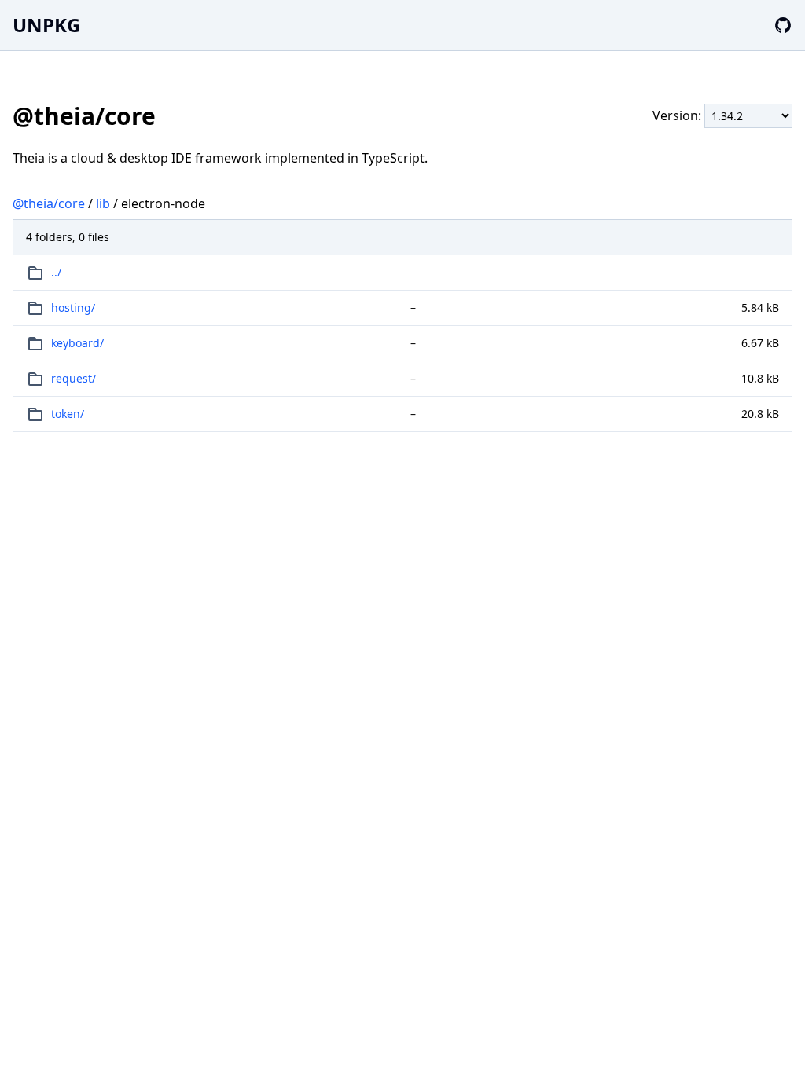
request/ (73, 378)
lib (103, 203)
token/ (67, 413)
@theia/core (49, 203)
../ (56, 272)
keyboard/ (77, 342)
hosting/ (73, 307)
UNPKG (46, 25)
